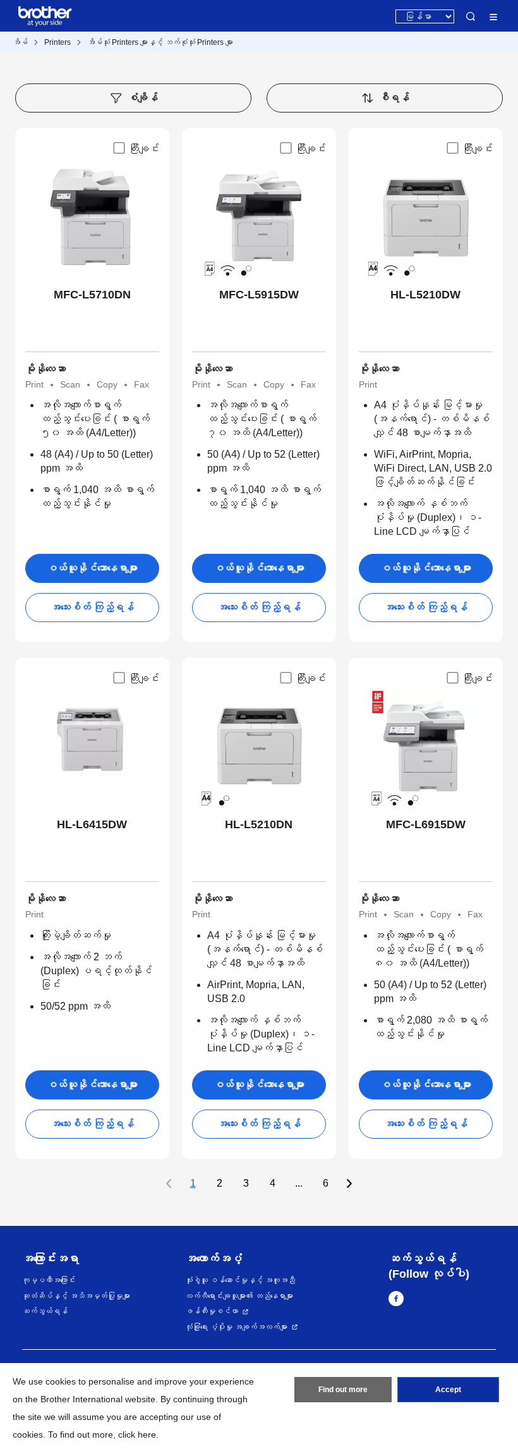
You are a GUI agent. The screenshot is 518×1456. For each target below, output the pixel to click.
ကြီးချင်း (144, 149)
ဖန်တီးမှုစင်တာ (211, 1311)
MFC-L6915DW (426, 824)
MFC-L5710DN (92, 294)
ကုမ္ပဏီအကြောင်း (48, 1280)
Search (470, 16)
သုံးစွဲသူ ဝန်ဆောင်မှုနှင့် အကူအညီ (240, 1280)
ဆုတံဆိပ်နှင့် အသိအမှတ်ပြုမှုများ (76, 1296)
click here (137, 1434)
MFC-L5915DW (259, 294)
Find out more (343, 1389)
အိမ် (20, 42)
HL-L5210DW (425, 294)
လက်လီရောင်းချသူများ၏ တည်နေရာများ (239, 1296)
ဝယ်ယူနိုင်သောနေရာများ (92, 568)
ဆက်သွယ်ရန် (45, 1311)
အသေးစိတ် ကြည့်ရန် (92, 607)
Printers (57, 42)
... (299, 1183)
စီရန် (394, 97)
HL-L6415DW (92, 824)
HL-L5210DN (258, 824)
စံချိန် (143, 97)
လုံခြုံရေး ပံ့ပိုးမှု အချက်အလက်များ (236, 1327)
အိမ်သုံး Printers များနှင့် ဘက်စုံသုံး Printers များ (160, 42)
